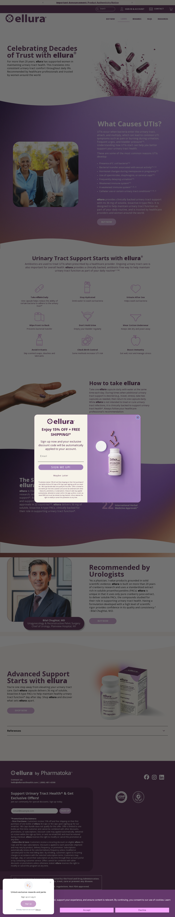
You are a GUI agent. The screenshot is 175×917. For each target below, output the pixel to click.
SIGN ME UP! (60, 467)
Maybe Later (60, 475)
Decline (142, 910)
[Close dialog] (137, 417)
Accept (86, 910)
